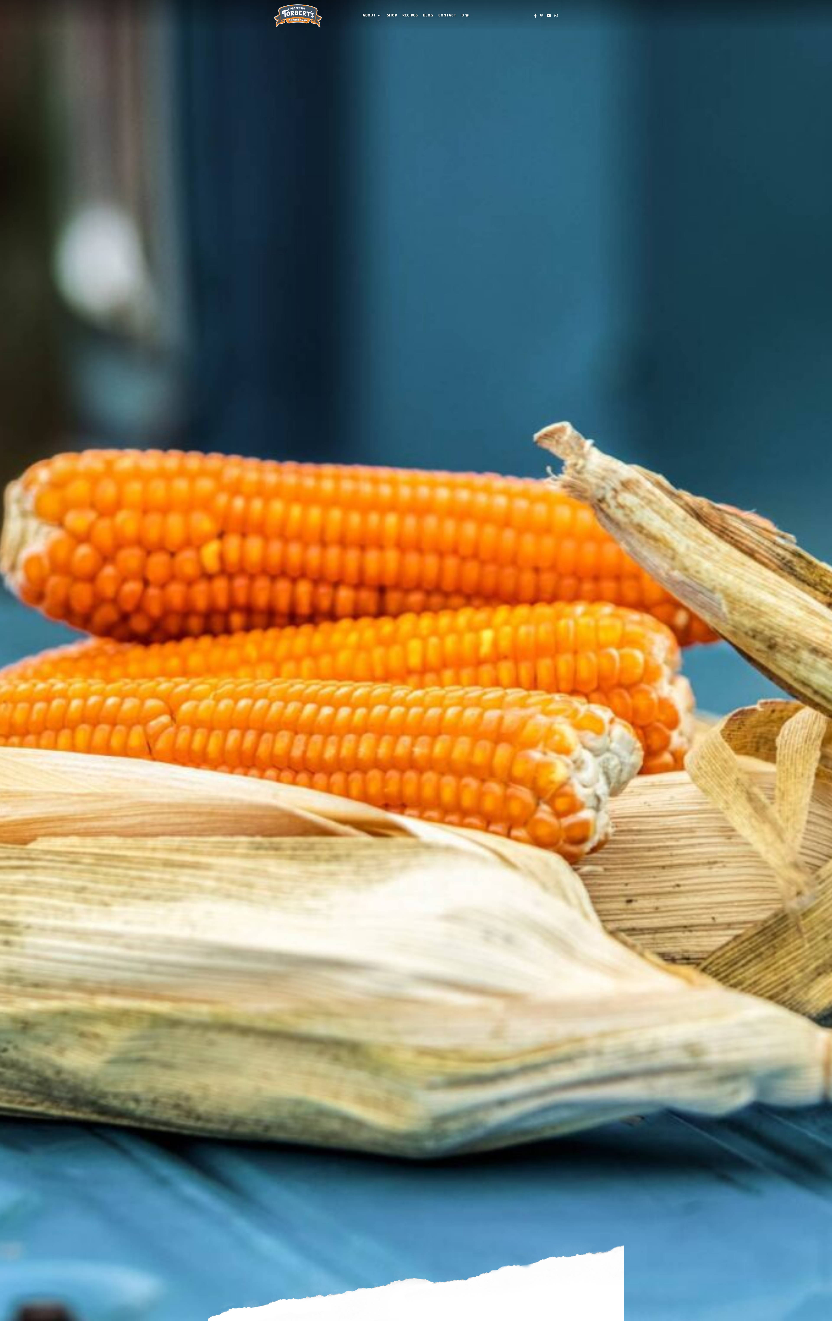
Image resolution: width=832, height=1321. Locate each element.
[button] (379, 15)
